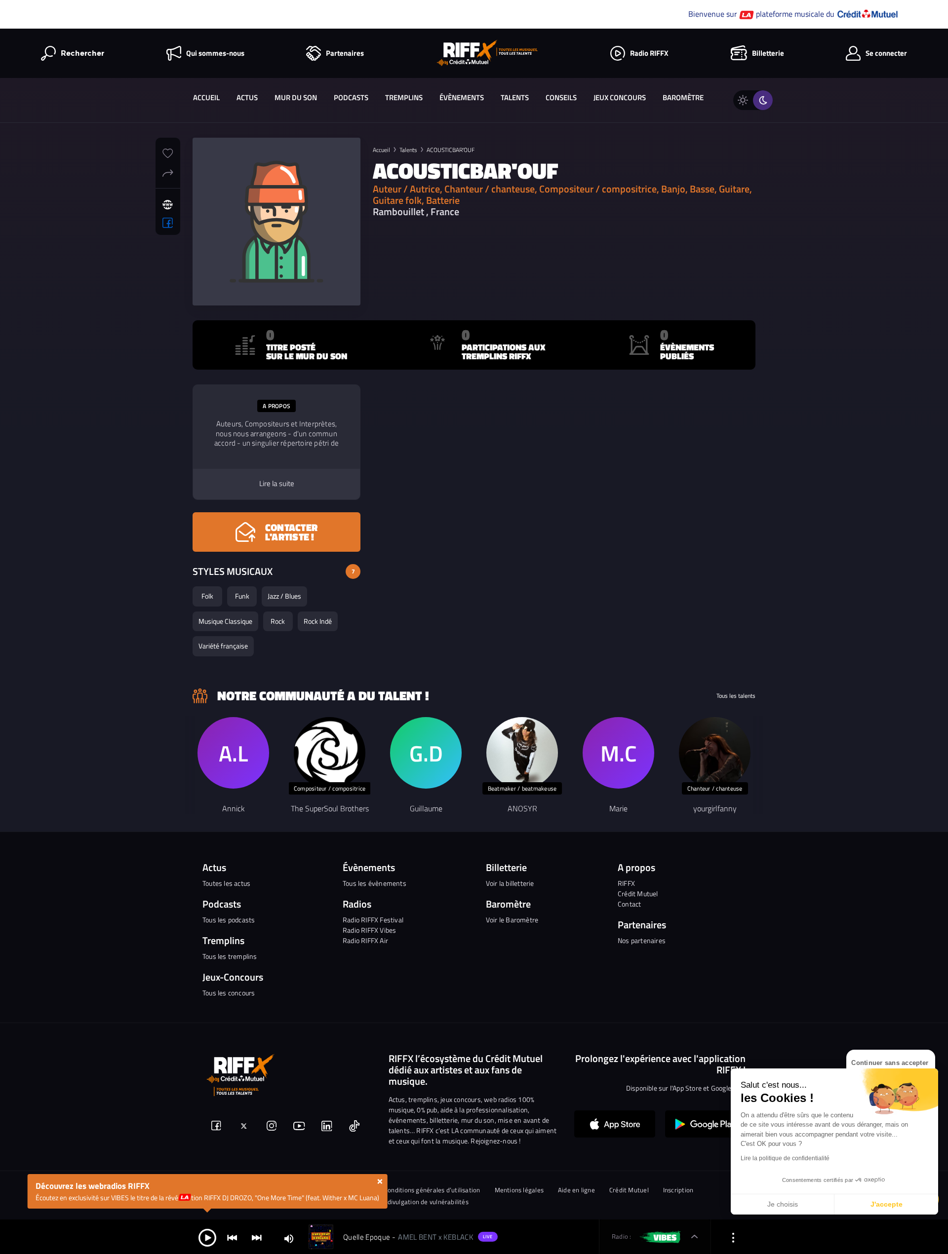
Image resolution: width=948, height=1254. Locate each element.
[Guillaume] (426, 753)
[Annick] (233, 753)
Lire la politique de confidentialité (785, 1158)
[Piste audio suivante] (256, 1237)
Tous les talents (735, 695)
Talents (515, 97)
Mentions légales (519, 1190)
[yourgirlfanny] (714, 753)
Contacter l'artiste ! (291, 532)
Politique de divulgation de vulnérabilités (410, 1202)
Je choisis (782, 1204)
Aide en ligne (576, 1190)
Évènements (461, 97)
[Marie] (618, 753)
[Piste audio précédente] (232, 1237)
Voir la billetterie (510, 883)
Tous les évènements (374, 883)
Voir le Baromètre (512, 919)
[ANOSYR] (522, 753)
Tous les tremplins (229, 956)
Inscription (678, 1190)
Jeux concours (619, 97)
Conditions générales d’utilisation (432, 1190)
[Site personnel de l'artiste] (168, 204)
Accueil (206, 97)
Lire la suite (276, 483)
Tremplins (404, 97)
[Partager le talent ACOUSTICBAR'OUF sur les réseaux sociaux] (168, 172)
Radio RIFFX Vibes (369, 930)
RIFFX (626, 883)
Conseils (561, 97)
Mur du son (296, 97)
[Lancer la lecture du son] (207, 1237)
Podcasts (351, 97)
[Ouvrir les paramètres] (733, 1237)
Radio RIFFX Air (365, 940)
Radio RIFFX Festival (373, 919)
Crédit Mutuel (638, 893)
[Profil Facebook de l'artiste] (168, 223)
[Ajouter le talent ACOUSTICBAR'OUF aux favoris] (168, 152)
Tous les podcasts (228, 919)
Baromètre (683, 97)
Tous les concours (228, 993)
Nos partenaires (642, 940)
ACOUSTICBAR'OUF (450, 149)
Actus (247, 97)
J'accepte (886, 1204)
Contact (629, 904)
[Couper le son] (288, 1238)
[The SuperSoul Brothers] (329, 753)
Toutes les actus (226, 883)
